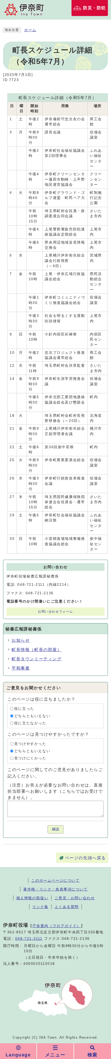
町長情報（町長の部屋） (37, 649)
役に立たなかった (30, 723)
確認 (55, 829)
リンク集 (40, 907)
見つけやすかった (30, 744)
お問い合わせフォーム (55, 611)
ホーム (30, 30)
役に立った (24, 709)
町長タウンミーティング (37, 659)
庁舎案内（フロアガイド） (57, 926)
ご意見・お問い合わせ (74, 898)
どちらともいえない (32, 716)
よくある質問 (66, 907)
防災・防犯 (94, 8)
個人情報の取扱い (32, 898)
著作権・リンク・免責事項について (55, 889)
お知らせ (21, 640)
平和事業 (21, 668)
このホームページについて (55, 880)
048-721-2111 (29, 939)
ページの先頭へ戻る (85, 858)
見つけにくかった (30, 758)
